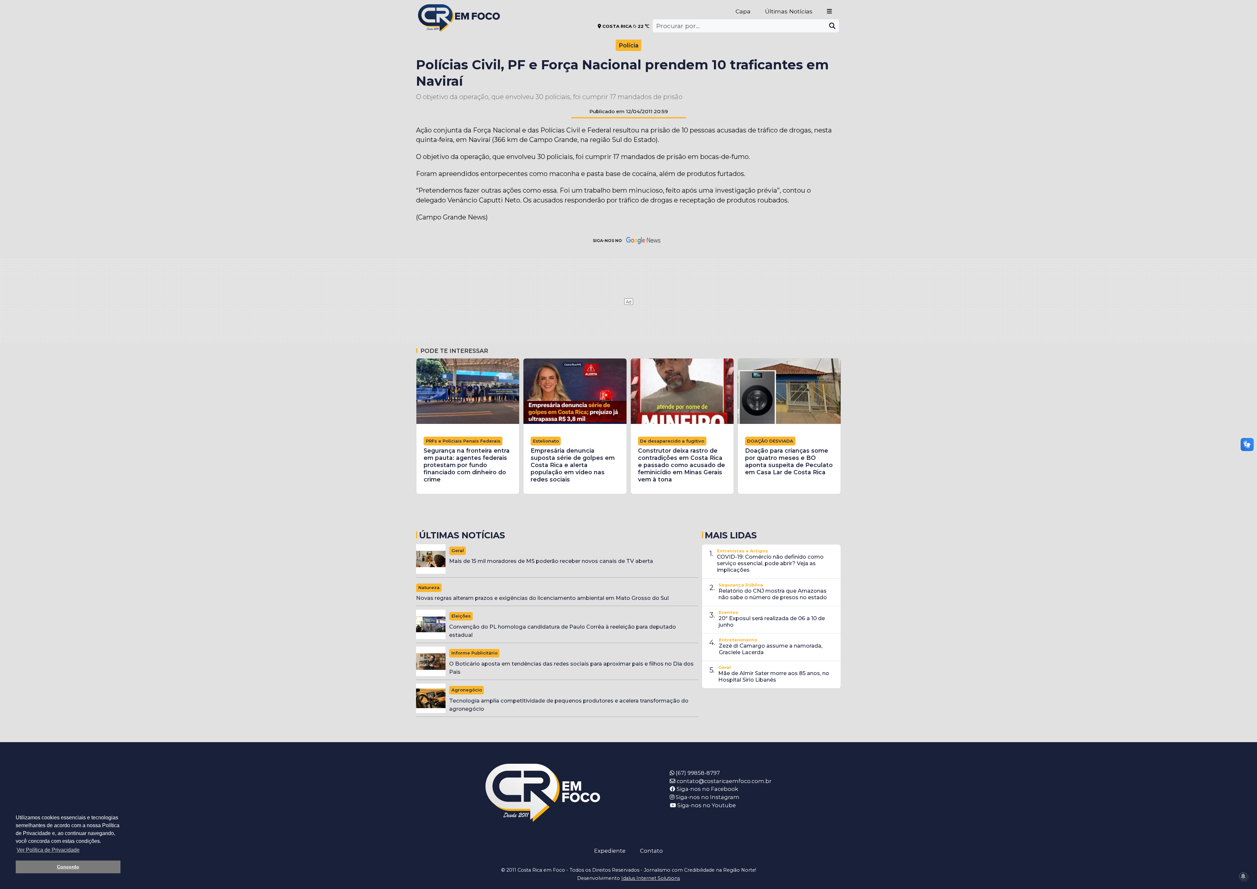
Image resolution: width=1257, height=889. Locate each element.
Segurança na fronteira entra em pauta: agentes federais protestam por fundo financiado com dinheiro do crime (467, 465)
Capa (743, 11)
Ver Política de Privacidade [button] (48, 850)
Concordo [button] (68, 866)
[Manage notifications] (1243, 876)
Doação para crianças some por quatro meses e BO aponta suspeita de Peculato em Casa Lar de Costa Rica (789, 461)
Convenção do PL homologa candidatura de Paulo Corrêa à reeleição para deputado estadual (562, 630)
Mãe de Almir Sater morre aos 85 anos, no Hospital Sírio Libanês (773, 676)
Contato (651, 850)
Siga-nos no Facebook (706, 789)
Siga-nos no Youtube (706, 805)
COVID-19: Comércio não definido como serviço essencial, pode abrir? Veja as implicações (770, 563)
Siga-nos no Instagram (706, 797)
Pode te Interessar (454, 350)
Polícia (629, 45)
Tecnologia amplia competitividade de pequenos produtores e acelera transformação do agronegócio (568, 704)
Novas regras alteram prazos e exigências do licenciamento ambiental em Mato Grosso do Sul (542, 598)
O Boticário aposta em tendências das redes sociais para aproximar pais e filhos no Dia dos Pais (571, 667)
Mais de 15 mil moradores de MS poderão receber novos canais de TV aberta (551, 561)
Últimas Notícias (788, 11)
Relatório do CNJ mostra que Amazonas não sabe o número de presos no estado (773, 594)
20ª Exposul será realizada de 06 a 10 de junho (772, 621)
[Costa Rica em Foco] (459, 9)
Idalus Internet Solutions (650, 878)
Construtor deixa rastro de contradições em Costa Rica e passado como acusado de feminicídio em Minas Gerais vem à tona (681, 465)
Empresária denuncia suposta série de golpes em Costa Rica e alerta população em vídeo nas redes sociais (573, 465)
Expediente (610, 850)
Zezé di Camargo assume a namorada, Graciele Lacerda (770, 648)
